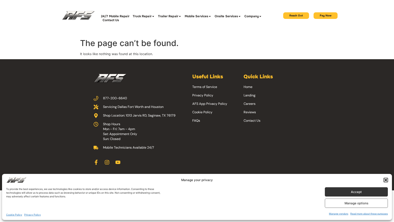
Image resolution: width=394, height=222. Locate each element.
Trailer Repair (168, 16)
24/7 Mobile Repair (115, 16)
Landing (249, 95)
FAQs (196, 120)
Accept (356, 192)
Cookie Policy (14, 214)
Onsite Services (226, 16)
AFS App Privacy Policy (209, 104)
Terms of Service (204, 87)
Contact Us (111, 20)
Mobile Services (196, 16)
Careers (249, 104)
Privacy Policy (32, 214)
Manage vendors (338, 213)
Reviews (250, 112)
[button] (386, 180)
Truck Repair (142, 16)
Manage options (356, 203)
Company (251, 16)
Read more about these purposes (369, 213)
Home (248, 87)
